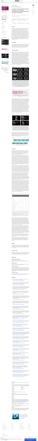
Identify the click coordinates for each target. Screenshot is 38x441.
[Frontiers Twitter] (4, 435)
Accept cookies (30, 440)
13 (22, 224)
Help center (29, 425)
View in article (7, 45)
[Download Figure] (27, 66)
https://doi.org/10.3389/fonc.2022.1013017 (18, 7)
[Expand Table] (28, 193)
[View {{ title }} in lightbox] (5, 42)
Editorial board (18, 2)
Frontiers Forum (21, 425)
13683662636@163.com (21, 403)
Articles (11, 2)
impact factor (3, 13)
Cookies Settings (30, 437)
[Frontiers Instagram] (7, 435)
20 (27, 221)
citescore (7, 13)
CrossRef (14, 289)
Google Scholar (16, 289)
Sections (8, 2)
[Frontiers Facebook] (2, 435)
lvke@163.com (27, 403)
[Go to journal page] (5, 8)
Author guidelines (4, 425)
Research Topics (14, 2)
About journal (21, 2)
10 (13, 179)
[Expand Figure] (28, 66)
